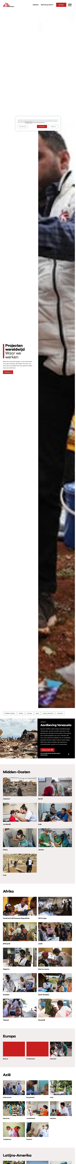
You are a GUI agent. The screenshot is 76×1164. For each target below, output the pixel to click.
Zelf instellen (23, 126)
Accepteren (42, 126)
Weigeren (53, 126)
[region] (38, 123)
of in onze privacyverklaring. (38, 122)
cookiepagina (28, 122)
